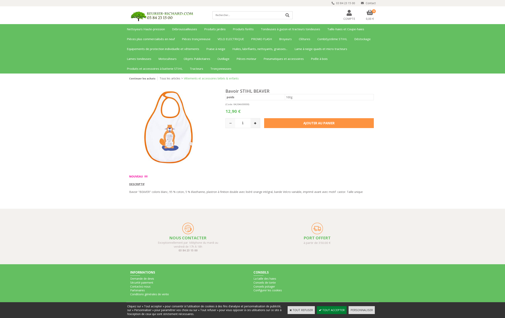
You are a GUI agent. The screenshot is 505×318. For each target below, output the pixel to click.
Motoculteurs (167, 59)
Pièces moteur (246, 59)
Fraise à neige (215, 49)
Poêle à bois (319, 59)
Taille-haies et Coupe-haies (345, 29)
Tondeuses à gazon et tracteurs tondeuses (290, 29)
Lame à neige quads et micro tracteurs (321, 49)
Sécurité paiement (141, 282)
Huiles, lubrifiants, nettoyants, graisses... (259, 49)
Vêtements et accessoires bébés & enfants (211, 78)
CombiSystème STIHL (332, 39)
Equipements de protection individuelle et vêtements (163, 49)
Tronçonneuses (220, 69)
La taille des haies (264, 278)
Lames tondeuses (139, 59)
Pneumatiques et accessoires (284, 59)
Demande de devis (142, 278)
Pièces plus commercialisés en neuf (151, 39)
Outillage (223, 59)
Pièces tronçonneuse (196, 39)
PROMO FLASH (261, 39)
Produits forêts (243, 29)
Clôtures (304, 39)
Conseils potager (264, 286)
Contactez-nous (140, 286)
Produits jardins (215, 29)
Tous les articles (170, 78)
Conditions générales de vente (149, 294)
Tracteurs (196, 69)
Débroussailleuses (184, 29)
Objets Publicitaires (197, 59)
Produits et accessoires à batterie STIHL (155, 69)
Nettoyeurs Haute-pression (146, 29)
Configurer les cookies (267, 290)
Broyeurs (285, 39)
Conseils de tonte (264, 282)
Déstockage (362, 39)
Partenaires (137, 290)
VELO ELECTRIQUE (231, 39)
